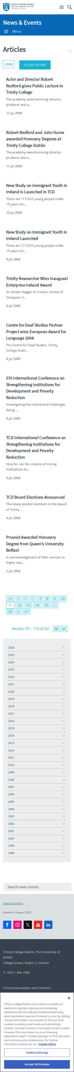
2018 (11, 706)
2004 (11, 809)
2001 (11, 831)
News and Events (13, 903)
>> (26, 611)
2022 (11, 677)
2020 (11, 692)
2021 (11, 684)
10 (63, 598)
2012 (11, 750)
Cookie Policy (47, 1044)
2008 (11, 780)
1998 (11, 853)
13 (28, 605)
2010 (11, 765)
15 (46, 605)
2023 (11, 669)
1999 (11, 846)
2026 (11, 647)
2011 (11, 757)
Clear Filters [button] (37, 63)
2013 (11, 743)
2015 (11, 728)
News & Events (22, 22)
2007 (11, 787)
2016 (11, 721)
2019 (11, 699)
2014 (11, 735)
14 (37, 605)
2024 (11, 662)
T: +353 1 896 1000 (16, 972)
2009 (11, 772)
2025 (11, 655)
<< (10, 598)
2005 (11, 802)
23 (10, 611)
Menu (16, 31)
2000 (11, 838)
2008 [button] (9, 63)
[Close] (69, 998)
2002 (11, 824)
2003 (11, 816)
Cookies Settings (37, 1052)
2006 (11, 794)
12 (19, 605)
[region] (37, 1032)
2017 (11, 713)
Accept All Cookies (37, 1064)
